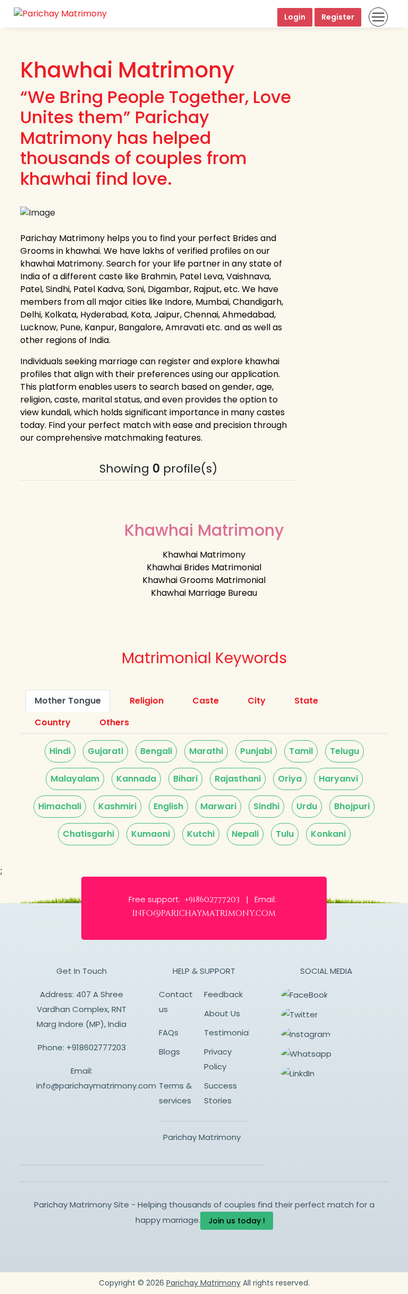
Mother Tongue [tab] (68, 701)
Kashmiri (117, 806)
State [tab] (306, 701)
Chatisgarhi (88, 834)
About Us (222, 1013)
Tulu (285, 834)
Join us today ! (236, 1220)
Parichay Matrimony (202, 1137)
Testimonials (229, 1032)
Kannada (136, 779)
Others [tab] (114, 722)
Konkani (328, 834)
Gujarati (105, 751)
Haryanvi (338, 779)
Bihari (185, 779)
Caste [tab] (205, 701)
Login (294, 17)
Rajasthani (238, 779)
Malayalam (74, 779)
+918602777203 (96, 1047)
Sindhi (266, 806)
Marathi (206, 751)
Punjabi (256, 751)
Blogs (169, 1051)
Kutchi (201, 834)
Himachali (59, 806)
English (168, 806)
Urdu (306, 806)
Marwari (218, 806)
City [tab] (257, 701)
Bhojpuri (352, 806)
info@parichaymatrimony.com (96, 1085)
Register (337, 17)
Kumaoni (150, 834)
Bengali (156, 751)
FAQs (168, 1032)
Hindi (60, 751)
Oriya (290, 779)
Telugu (344, 751)
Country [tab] (53, 722)
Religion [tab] (147, 701)
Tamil (301, 751)
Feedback (223, 994)
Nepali (245, 834)
